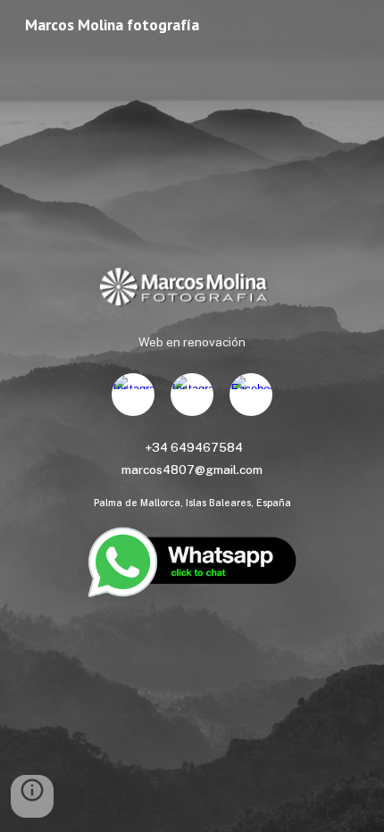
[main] (192, 342)
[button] (32, 796)
